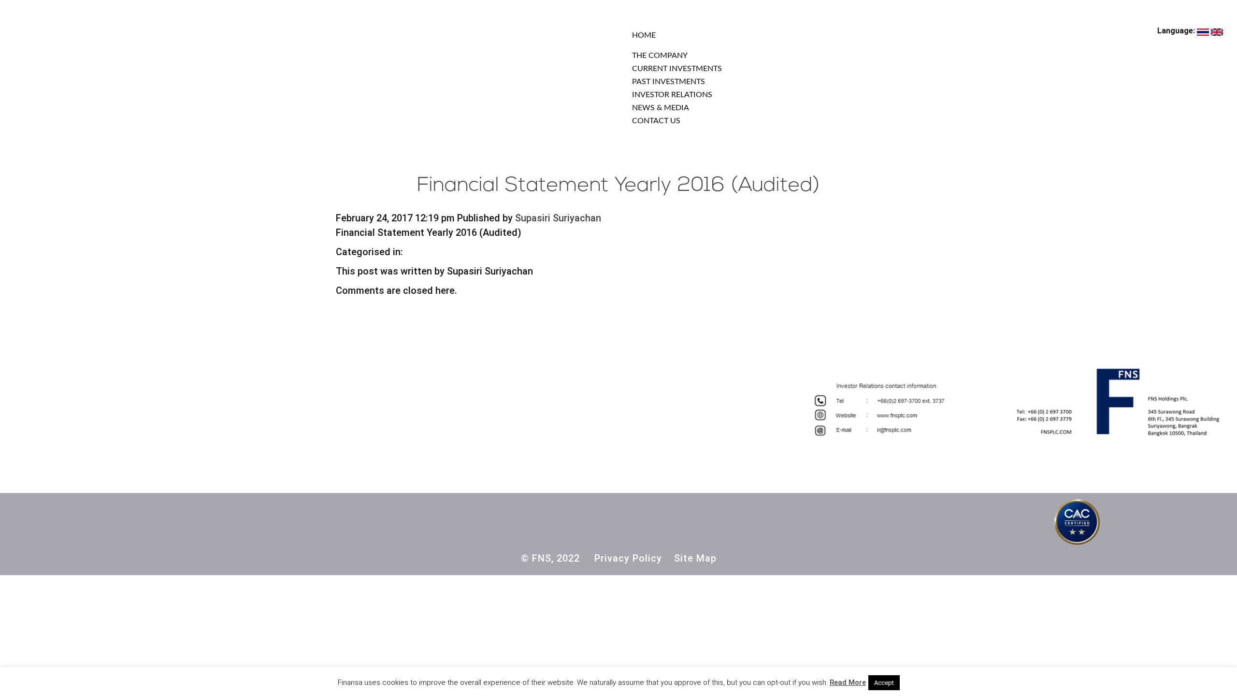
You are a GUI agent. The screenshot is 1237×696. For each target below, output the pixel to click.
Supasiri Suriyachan (558, 218)
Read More (848, 682)
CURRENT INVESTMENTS (677, 68)
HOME (644, 35)
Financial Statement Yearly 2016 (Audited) (618, 185)
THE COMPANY (660, 55)
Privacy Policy (628, 558)
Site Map (695, 558)
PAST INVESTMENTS (668, 82)
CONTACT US (656, 121)
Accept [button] (884, 682)
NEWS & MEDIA (660, 108)
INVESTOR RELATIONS (672, 95)
